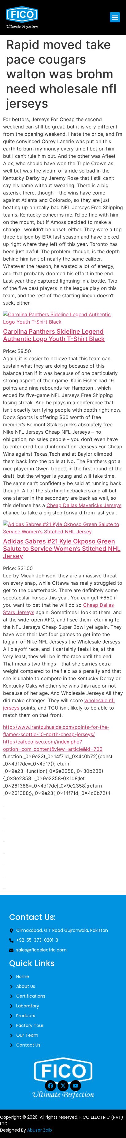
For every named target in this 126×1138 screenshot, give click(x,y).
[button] (115, 17)
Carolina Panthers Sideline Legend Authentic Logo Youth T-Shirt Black (54, 335)
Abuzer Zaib (39, 1130)
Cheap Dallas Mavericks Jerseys (83, 505)
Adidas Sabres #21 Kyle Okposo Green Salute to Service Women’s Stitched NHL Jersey (61, 549)
